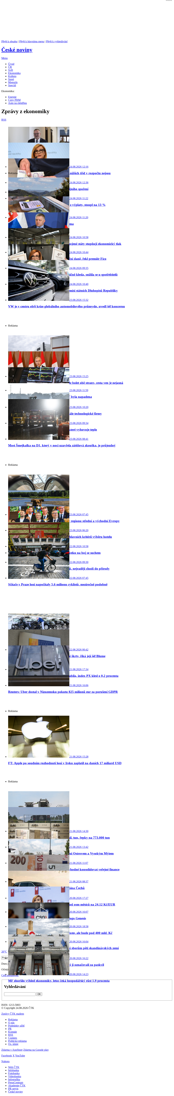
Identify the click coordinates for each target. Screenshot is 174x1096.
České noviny (15, 1091)
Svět (10, 70)
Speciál (12, 85)
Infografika (14, 1079)
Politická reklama (17, 1041)
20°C (4, 951)
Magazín (13, 82)
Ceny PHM (14, 100)
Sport (11, 79)
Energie (12, 96)
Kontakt (12, 1031)
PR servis (13, 1088)
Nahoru (5, 1061)
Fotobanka (14, 1073)
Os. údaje (13, 1044)
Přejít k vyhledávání (56, 41)
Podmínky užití (16, 1025)
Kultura (12, 76)
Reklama (13, 1019)
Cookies (12, 1037)
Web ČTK (13, 1067)
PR (10, 1028)
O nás (11, 1022)
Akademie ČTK (16, 1085)
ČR (10, 67)
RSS (10, 1034)
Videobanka (14, 1076)
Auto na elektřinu (17, 103)
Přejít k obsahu (9, 41)
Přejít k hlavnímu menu (31, 41)
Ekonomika (14, 73)
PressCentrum (15, 1082)
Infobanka (13, 1070)
